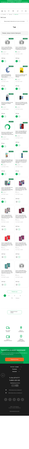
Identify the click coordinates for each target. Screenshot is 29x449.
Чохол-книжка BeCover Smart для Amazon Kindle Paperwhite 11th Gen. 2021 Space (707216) (21, 189)
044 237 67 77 (15, 377)
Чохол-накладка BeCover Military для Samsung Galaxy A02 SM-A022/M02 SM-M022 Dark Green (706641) (7, 189)
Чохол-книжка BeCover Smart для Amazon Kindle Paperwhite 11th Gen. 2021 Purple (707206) (21, 244)
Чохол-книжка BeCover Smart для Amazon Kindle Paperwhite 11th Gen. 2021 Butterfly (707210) (7, 216)
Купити (3, 61)
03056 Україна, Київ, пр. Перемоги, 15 (15, 392)
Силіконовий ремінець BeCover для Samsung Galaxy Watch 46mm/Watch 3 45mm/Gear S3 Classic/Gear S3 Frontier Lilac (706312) (7, 76)
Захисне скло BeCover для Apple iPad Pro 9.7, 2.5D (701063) (21, 75)
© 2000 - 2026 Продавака (14, 406)
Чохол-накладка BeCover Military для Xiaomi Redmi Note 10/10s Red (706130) (21, 132)
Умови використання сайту (14, 411)
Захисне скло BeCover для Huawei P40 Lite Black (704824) (7, 103)
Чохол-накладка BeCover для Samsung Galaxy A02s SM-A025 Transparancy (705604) (7, 161)
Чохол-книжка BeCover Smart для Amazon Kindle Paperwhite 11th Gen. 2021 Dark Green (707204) (7, 272)
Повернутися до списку (13, 312)
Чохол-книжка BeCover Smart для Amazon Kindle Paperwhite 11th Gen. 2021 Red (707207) (7, 244)
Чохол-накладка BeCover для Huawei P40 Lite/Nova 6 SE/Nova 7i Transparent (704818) (21, 161)
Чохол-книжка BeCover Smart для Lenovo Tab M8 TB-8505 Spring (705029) (21, 48)
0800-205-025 (15, 380)
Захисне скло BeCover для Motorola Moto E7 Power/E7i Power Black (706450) (21, 103)
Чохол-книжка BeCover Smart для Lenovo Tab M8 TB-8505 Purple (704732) (21, 271)
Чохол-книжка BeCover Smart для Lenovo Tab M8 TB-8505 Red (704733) (6, 48)
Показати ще (14, 291)
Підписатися (17, 202)
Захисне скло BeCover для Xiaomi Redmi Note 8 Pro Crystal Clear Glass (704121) (7, 133)
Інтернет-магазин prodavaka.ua (15, 407)
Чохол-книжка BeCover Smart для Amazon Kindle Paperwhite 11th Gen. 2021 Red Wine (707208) (21, 216)
